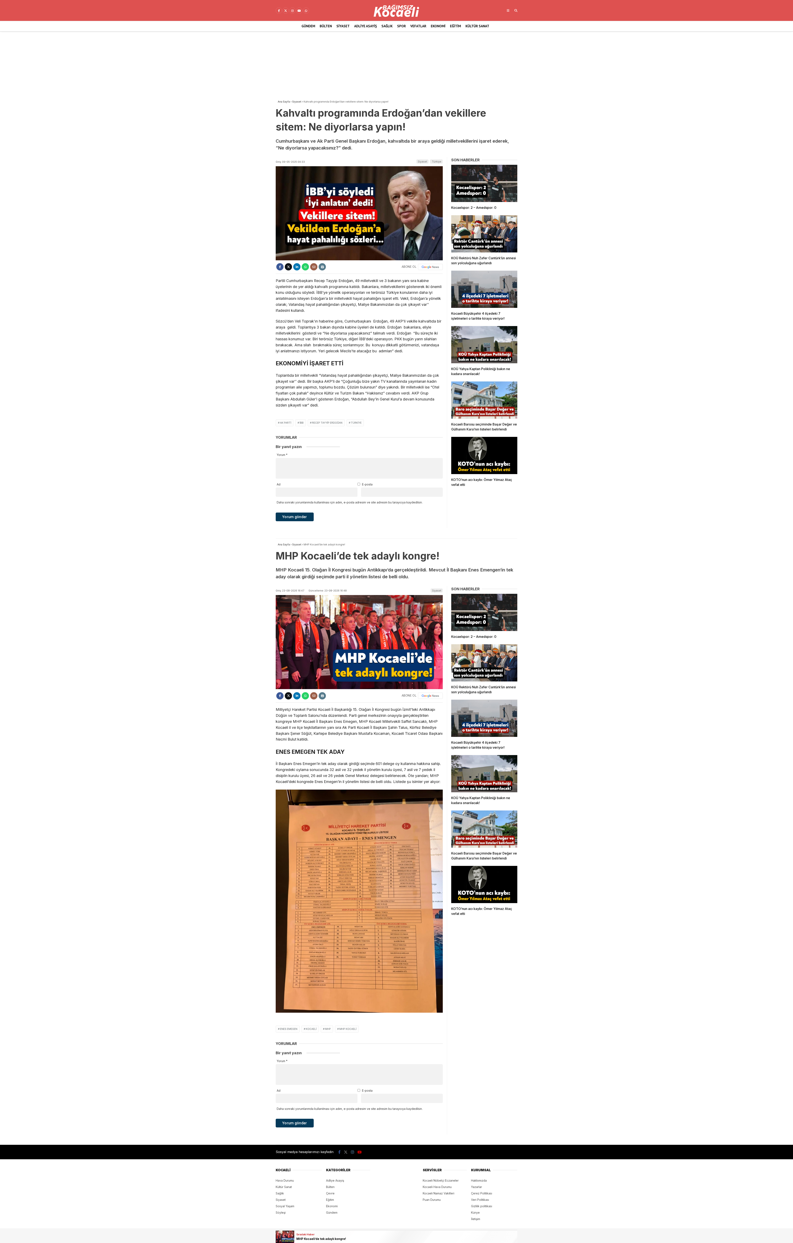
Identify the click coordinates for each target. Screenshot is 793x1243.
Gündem (308, 26)
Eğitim (455, 26)
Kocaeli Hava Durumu (437, 1187)
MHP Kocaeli (347, 1028)
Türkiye (436, 161)
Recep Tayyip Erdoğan (327, 422)
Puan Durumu (432, 1199)
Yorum (282, 455)
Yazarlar (476, 1187)
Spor (401, 26)
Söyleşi (281, 1212)
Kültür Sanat (477, 26)
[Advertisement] (396, 65)
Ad (278, 484)
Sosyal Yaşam (285, 1206)
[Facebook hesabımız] (279, 11)
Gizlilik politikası (481, 1206)
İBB (302, 422)
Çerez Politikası (481, 1193)
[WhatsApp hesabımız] (306, 11)
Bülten (326, 26)
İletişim (475, 1219)
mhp (328, 1028)
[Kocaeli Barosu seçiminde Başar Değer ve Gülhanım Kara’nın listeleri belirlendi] (484, 400)
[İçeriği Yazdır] (322, 266)
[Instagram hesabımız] (292, 11)
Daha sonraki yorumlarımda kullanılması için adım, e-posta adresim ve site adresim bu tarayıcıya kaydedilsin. (350, 502)
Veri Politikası (480, 1199)
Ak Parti (285, 422)
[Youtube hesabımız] (299, 11)
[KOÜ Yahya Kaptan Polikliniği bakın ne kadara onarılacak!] (484, 344)
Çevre (330, 1193)
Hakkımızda (479, 1180)
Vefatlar (418, 26)
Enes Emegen (288, 1028)
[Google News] (430, 267)
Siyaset (343, 26)
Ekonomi (438, 26)
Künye (475, 1212)
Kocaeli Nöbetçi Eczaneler (441, 1180)
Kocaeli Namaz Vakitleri (438, 1193)
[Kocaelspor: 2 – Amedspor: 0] (484, 183)
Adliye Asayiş (365, 26)
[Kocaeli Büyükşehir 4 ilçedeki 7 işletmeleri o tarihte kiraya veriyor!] (484, 289)
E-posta (367, 484)
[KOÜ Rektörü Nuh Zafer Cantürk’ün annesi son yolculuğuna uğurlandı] (484, 233)
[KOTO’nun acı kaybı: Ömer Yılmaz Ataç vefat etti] (484, 455)
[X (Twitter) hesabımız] (285, 11)
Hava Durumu (285, 1180)
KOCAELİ (311, 1028)
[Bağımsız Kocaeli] (396, 16)
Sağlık (387, 26)
